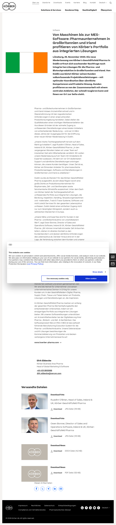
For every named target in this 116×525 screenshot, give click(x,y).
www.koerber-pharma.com (46, 342)
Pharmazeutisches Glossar (60, 510)
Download (58, 409)
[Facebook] (86, 507)
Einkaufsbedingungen (67, 505)
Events (67, 3)
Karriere (77, 3)
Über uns (35, 3)
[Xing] (98, 507)
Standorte (46, 3)
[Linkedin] (90, 507)
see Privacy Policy (35, 264)
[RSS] (82, 507)
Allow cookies (91, 278)
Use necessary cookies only (58, 278)
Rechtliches (36, 505)
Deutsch (102, 3)
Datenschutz (49, 505)
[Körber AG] (9, 508)
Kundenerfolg (72, 10)
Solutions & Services (51, 10)
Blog (85, 3)
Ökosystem (106, 10)
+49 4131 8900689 (44, 370)
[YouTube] (94, 507)
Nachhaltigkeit (89, 10)
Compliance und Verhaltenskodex (32, 510)
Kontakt (93, 3)
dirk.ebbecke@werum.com (49, 373)
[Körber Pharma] (9, 6)
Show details (98, 272)
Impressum (23, 505)
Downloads (57, 3)
